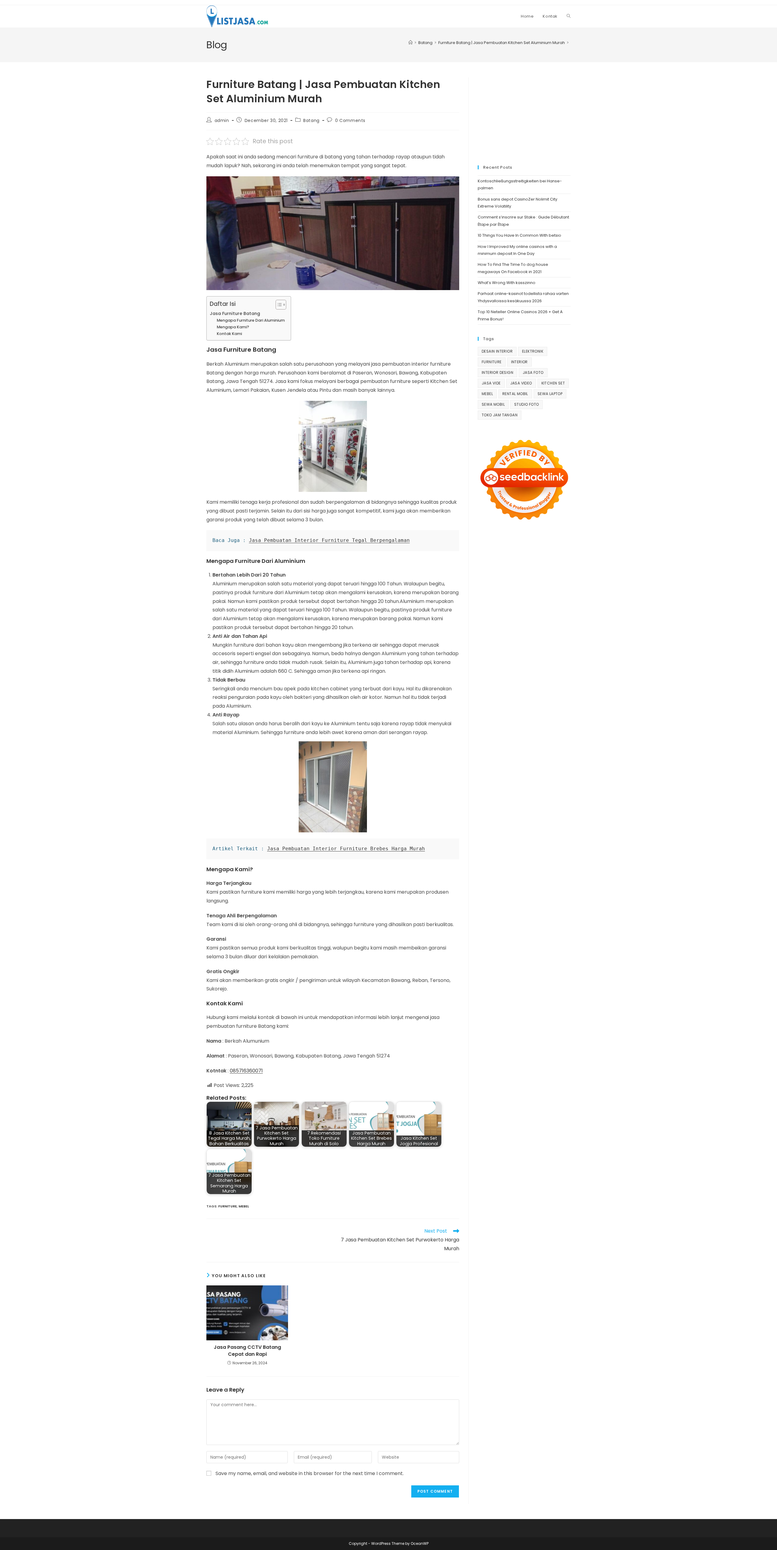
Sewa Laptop (550, 393)
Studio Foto (526, 404)
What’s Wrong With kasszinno (506, 283)
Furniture (227, 1206)
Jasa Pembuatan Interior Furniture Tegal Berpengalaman (329, 540)
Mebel (244, 1206)
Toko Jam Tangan (499, 415)
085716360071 (246, 1070)
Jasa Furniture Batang (235, 313)
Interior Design (497, 372)
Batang (311, 120)
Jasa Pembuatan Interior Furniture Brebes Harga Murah (346, 848)
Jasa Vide (491, 383)
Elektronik (532, 351)
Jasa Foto (533, 372)
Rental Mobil (515, 393)
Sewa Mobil (493, 404)
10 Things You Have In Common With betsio (519, 235)
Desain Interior (497, 351)
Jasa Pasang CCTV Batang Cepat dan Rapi (247, 1350)
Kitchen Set (553, 383)
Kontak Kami (229, 334)
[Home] (410, 43)
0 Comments (350, 120)
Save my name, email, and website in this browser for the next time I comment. (309, 1473)
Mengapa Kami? (233, 327)
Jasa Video (521, 383)
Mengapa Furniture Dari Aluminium (251, 320)
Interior (519, 361)
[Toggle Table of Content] (278, 305)
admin (222, 120)
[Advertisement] (524, 115)
